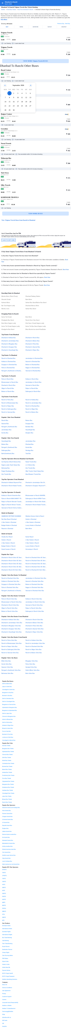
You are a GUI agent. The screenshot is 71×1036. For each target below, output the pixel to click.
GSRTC (4, 893)
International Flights (7, 934)
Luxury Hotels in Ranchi (32, 546)
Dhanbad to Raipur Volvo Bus (34, 632)
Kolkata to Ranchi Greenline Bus (10, 495)
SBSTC (4, 887)
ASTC (3, 890)
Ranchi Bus (4, 420)
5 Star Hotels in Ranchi (32, 543)
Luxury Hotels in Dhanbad (33, 525)
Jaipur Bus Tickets (6, 796)
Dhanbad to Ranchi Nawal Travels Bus (12, 485)
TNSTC (4, 872)
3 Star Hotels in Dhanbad (8, 522)
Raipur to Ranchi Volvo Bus (33, 608)
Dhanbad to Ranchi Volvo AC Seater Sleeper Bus (15, 557)
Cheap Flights (5, 952)
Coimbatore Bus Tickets (8, 763)
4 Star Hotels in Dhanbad (33, 522)
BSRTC (4, 905)
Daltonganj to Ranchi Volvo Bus (35, 611)
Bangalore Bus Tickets (7, 748)
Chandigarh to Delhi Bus (8, 689)
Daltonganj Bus (5, 450)
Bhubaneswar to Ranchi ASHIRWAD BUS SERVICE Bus (42, 495)
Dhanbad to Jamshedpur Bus (10, 341)
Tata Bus (28, 453)
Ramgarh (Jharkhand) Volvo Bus (11, 670)
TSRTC (4, 878)
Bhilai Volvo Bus (6, 661)
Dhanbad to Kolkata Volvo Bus (10, 619)
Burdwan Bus (29, 427)
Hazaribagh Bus (30, 430)
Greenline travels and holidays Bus (11, 807)
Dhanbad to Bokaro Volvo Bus (34, 623)
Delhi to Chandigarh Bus (8, 701)
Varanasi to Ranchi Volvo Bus (34, 605)
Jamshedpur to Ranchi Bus (33, 382)
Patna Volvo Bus (30, 664)
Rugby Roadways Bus (7, 471)
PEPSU (4, 908)
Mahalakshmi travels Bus (8, 843)
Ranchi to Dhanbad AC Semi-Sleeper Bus (38, 570)
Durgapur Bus (30, 423)
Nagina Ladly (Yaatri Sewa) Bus (10, 465)
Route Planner (6, 946)
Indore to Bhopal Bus (7, 719)
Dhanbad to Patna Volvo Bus (34, 626)
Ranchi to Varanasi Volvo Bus (10, 653)
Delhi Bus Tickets (6, 757)
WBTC (3, 902)
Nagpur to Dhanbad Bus (33, 368)
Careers (4, 999)
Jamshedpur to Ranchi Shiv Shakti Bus (37, 501)
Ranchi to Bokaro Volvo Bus (34, 653)
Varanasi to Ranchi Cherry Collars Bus (12, 508)
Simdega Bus (29, 450)
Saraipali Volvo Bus (31, 667)
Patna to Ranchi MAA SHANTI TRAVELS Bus (14, 498)
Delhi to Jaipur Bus (7, 713)
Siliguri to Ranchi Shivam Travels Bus (12, 505)
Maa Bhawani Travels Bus (33, 474)
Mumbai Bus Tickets (7, 766)
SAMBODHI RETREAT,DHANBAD (11, 516)
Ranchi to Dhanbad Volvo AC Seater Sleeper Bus (40, 557)
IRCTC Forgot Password (8, 976)
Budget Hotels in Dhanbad (9, 525)
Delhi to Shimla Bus (7, 722)
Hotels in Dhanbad (31, 519)
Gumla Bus (29, 447)
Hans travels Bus (6, 810)
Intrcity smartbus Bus (7, 846)
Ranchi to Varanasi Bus (8, 412)
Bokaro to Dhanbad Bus (32, 364)
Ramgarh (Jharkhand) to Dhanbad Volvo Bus (14, 590)
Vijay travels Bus (6, 858)
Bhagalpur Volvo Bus (32, 661)
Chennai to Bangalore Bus (9, 716)
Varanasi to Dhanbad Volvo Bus (35, 590)
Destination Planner (7, 949)
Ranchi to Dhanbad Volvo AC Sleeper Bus (38, 567)
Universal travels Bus (7, 819)
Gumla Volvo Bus (6, 664)
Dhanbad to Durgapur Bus (9, 347)
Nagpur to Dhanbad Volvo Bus (34, 587)
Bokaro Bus (29, 420)
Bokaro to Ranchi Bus (7, 391)
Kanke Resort (29, 537)
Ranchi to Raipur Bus (7, 406)
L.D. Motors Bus (30, 465)
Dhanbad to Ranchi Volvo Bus (10, 605)
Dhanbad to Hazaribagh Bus (9, 350)
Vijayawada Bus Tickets (8, 781)
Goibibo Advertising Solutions (9, 979)
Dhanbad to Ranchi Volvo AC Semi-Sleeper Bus (15, 560)
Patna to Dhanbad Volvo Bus (9, 587)
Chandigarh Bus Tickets (8, 793)
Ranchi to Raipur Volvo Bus (9, 646)
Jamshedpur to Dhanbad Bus (34, 358)
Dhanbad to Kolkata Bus (8, 337)
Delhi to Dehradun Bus (8, 698)
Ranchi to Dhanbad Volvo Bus (10, 578)
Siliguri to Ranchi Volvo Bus (9, 608)
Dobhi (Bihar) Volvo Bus (32, 670)
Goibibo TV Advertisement (8, 1008)
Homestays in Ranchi (32, 549)
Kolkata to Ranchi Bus (32, 379)
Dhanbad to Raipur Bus (32, 350)
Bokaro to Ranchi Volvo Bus (9, 611)
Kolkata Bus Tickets (7, 772)
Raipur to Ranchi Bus (32, 388)
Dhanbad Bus (29, 444)
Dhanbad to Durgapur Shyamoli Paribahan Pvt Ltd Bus (41, 485)
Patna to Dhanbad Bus (8, 368)
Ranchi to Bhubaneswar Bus (9, 403)
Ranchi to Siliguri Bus (32, 409)
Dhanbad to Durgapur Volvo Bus (10, 629)
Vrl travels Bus (5, 822)
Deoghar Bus (29, 433)
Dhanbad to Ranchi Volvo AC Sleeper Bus (13, 567)
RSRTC (4, 896)
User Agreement (6, 990)
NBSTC (4, 917)
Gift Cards (4, 1020)
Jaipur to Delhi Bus (7, 686)
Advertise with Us (6, 1017)
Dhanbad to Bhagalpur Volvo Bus (11, 626)
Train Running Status (7, 955)
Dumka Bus (4, 433)
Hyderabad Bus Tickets (8, 751)
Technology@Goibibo (7, 1011)
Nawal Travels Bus (31, 462)
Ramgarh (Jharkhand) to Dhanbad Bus (12, 371)
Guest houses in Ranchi (8, 549)
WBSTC (4, 911)
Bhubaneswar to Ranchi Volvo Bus (11, 602)
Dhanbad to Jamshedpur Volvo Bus (11, 623)
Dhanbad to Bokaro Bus (32, 341)
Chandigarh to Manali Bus (8, 740)
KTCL (3, 914)
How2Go (4, 1026)
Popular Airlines (6, 970)
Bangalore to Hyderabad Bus (9, 710)
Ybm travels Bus (6, 852)
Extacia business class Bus (9, 849)
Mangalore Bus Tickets (8, 784)
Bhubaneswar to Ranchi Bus (9, 382)
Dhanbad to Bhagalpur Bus (9, 344)
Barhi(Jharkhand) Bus (7, 453)
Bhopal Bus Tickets (7, 799)
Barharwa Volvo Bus (7, 673)
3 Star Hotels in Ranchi (32, 540)
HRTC (3, 884)
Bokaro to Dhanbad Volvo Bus (34, 584)
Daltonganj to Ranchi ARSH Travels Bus (37, 498)
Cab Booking (5, 940)
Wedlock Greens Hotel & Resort (35, 516)
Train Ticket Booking (7, 943)
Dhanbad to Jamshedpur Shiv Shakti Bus (37, 482)
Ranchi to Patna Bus (7, 400)
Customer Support (6, 996)
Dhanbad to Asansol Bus (33, 347)
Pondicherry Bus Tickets (8, 775)
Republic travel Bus (7, 825)
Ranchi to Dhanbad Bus (8, 358)
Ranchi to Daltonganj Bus (8, 409)
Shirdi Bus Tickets (6, 760)
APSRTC (4, 869)
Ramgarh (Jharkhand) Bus (9, 427)
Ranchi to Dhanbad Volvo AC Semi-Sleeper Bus (39, 560)
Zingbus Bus (5, 828)
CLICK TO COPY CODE (8, 240)
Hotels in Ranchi (6, 540)
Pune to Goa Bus (6, 731)
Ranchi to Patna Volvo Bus (9, 640)
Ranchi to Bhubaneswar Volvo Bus (11, 643)
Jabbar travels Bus (7, 831)
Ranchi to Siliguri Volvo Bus (33, 649)
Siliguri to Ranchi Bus (7, 388)
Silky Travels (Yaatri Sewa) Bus (35, 471)
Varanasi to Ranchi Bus (32, 385)
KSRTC (4, 899)
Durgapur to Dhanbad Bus (9, 364)
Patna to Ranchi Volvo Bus (9, 599)
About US (4, 984)
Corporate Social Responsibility (10, 1002)
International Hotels (7, 928)
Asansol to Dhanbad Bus (33, 361)
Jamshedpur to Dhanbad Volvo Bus (36, 578)
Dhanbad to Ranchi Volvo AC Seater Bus (13, 564)
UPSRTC (4, 875)
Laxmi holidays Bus (7, 861)
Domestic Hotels (6, 925)
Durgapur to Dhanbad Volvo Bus (10, 584)
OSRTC (4, 881)
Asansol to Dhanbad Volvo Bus (34, 581)
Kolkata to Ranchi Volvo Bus (34, 599)
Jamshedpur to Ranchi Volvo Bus (35, 602)
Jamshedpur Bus (6, 430)
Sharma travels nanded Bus (9, 834)
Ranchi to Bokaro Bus (32, 412)
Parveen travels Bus (7, 813)
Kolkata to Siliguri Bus (7, 725)
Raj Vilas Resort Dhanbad (9, 519)
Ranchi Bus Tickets (7, 802)
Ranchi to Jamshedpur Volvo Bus (35, 643)
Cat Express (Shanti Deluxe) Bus (11, 462)
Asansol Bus (5, 423)
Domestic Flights (6, 931)
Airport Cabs (5, 961)
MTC (3, 920)
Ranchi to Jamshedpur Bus (33, 403)
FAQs (3, 1014)
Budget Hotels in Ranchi (8, 546)
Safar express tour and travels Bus (10, 864)
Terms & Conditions (7, 987)
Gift (3, 1023)
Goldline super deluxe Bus (9, 855)
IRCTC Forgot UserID (7, 973)
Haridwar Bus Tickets (7, 790)
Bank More (29, 528)
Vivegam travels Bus (7, 816)
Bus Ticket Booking (7, 937)
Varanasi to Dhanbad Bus (33, 371)
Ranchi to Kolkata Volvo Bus (34, 640)
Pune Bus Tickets (6, 778)
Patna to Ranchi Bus (7, 379)
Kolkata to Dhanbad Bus (8, 361)
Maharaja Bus (5, 468)
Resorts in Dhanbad (7, 528)
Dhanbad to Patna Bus (32, 344)
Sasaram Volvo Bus (7, 667)
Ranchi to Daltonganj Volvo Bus (10, 649)
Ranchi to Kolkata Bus (32, 400)
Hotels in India (5, 964)
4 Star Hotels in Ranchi (8, 543)
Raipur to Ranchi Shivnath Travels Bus (12, 501)
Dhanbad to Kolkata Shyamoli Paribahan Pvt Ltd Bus (16, 482)
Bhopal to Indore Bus (7, 728)
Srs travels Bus (6, 837)
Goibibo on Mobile (6, 1005)
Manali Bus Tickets (7, 769)
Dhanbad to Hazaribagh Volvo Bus (11, 632)
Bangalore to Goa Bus (7, 692)
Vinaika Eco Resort (7, 537)
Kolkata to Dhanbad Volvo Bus (10, 581)
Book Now (66, 269)
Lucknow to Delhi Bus (7, 737)
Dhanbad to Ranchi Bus (32, 337)
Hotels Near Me (6, 967)
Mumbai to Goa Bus (7, 695)
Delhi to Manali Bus (7, 683)
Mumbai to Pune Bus (7, 734)
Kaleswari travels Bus (7, 840)
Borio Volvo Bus (30, 673)
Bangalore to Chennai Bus (9, 704)
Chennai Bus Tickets (7, 754)
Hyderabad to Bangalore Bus (9, 707)
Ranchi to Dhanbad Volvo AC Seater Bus (37, 564)
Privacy (4, 993)
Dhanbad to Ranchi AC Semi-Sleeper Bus (13, 570)
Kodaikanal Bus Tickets (8, 787)
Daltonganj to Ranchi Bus (33, 391)
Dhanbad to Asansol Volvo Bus (34, 629)
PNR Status (5, 958)
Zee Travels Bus (30, 468)
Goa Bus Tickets (6, 745)
